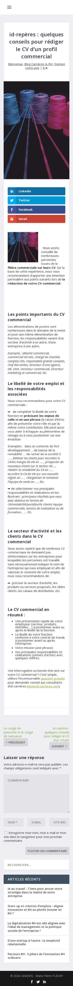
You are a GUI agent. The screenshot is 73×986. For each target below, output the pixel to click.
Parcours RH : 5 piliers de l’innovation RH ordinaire (36, 956)
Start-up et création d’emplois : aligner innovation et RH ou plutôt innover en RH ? (35, 909)
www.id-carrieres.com (43, 686)
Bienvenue (15, 64)
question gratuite (53, 678)
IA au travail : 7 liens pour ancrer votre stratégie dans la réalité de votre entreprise (35, 892)
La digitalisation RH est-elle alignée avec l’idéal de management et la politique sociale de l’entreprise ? (36, 926)
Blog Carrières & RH (38, 64)
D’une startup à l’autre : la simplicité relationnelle (34, 942)
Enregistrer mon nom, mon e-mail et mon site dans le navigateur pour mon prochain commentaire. (35, 837)
